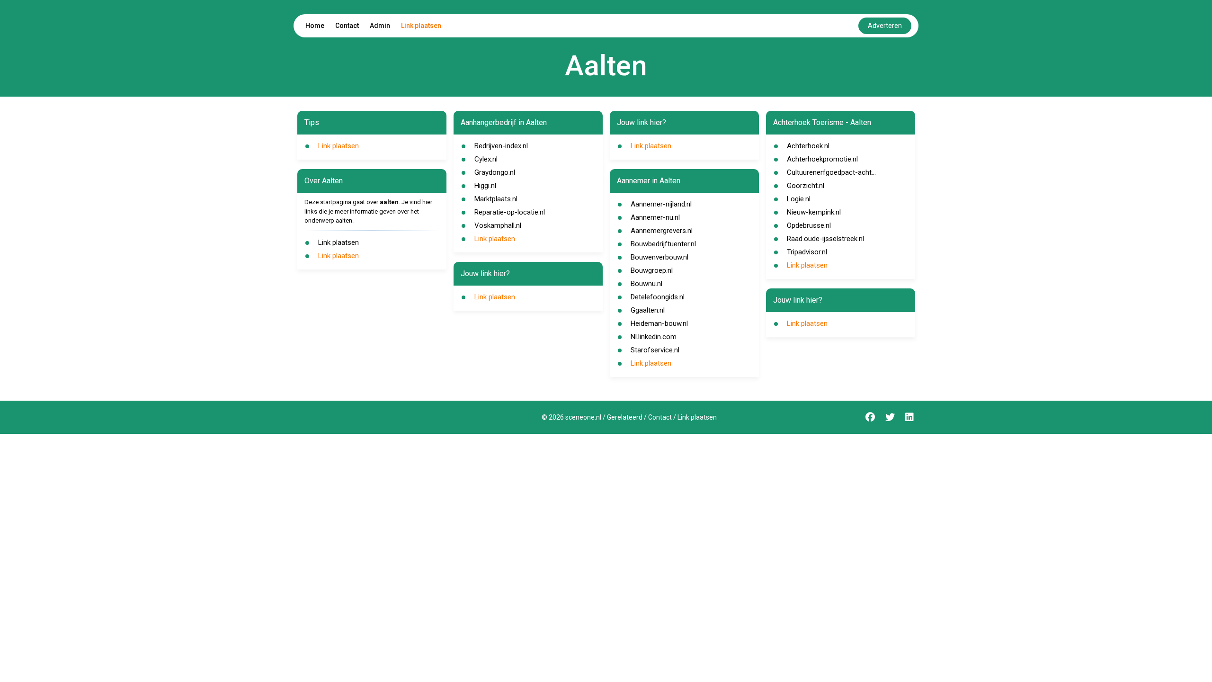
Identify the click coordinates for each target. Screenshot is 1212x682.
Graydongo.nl (494, 172)
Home (314, 25)
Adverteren (885, 25)
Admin (380, 25)
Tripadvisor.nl (807, 252)
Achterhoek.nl (808, 146)
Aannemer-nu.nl (655, 217)
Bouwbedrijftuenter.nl (663, 244)
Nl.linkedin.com (654, 336)
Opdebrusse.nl (809, 225)
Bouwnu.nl (646, 283)
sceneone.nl (583, 417)
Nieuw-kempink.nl (814, 212)
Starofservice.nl (655, 350)
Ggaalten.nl (648, 310)
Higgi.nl (485, 185)
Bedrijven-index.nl (501, 146)
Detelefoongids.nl (658, 297)
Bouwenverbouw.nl (659, 257)
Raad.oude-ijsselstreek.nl (825, 238)
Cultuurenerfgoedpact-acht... (831, 172)
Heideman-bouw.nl (659, 323)
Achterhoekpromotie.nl (822, 159)
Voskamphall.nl (497, 225)
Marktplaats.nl (495, 199)
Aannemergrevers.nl (662, 230)
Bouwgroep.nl (652, 270)
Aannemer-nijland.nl (661, 204)
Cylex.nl (486, 159)
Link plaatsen (421, 25)
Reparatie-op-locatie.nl (509, 212)
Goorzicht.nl (805, 185)
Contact (347, 25)
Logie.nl (799, 199)
